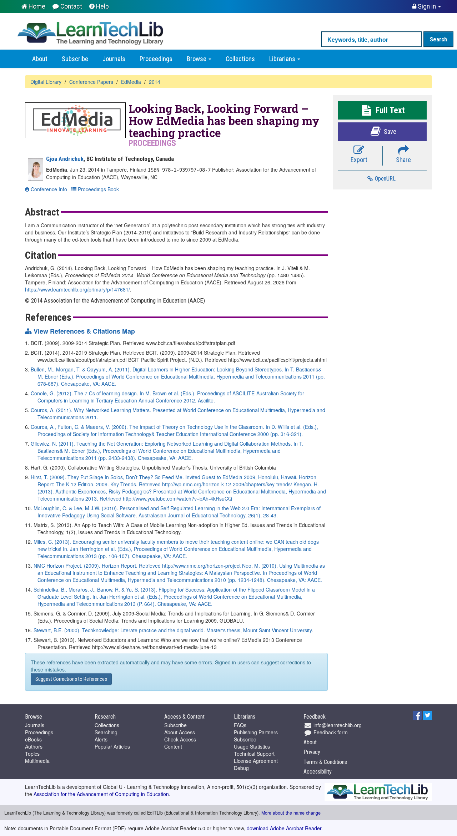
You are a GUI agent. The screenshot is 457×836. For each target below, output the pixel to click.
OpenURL (384, 178)
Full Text (389, 110)
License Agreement (256, 760)
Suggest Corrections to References (71, 679)
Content (173, 746)
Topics (32, 753)
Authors (33, 746)
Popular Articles (112, 746)
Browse (197, 59)
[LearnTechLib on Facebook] (417, 714)
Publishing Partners (256, 732)
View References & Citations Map (84, 331)
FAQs (240, 725)
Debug (241, 767)
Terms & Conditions (325, 762)
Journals (113, 59)
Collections (240, 59)
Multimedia (37, 760)
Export (359, 159)
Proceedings (156, 59)
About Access (179, 732)
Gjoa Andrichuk (65, 158)
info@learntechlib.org (337, 725)
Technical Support (254, 753)
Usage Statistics (252, 746)
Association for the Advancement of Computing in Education (101, 793)
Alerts (101, 739)
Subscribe (75, 59)
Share (403, 159)
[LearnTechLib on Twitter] (427, 714)
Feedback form (330, 732)
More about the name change (291, 813)
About (39, 59)
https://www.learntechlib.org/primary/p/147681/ (77, 289)
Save (389, 131)
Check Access (180, 739)
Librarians (283, 59)
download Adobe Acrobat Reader (284, 828)
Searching (106, 732)
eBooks (33, 739)
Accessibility (317, 771)
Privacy (311, 752)
